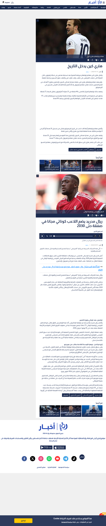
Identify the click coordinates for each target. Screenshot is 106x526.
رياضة (42, 7)
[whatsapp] (49, 458)
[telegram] (65, 458)
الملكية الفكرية (52, 467)
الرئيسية (103, 7)
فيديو (9, 7)
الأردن (85, 7)
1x (47, 236)
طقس (65, 7)
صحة (79, 7)
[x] (32, 458)
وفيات (3, 7)
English (7, 2)
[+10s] (99, 236)
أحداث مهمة (17, 7)
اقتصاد (49, 7)
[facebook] (24, 458)
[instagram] (40, 458)
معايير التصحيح (41, 467)
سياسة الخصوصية (66, 522)
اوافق (23, 521)
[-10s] (95, 236)
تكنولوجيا (26, 7)
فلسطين (72, 7)
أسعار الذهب (94, 7)
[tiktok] (74, 458)
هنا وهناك (35, 7)
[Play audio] (42, 236)
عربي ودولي (57, 7)
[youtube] (57, 458)
